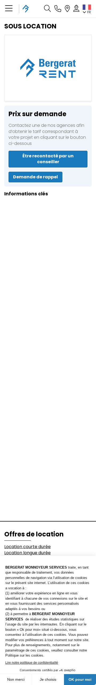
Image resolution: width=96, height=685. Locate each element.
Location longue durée (27, 553)
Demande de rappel (35, 177)
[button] (9, 8)
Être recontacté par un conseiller (48, 159)
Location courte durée (27, 547)
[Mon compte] (76, 8)
